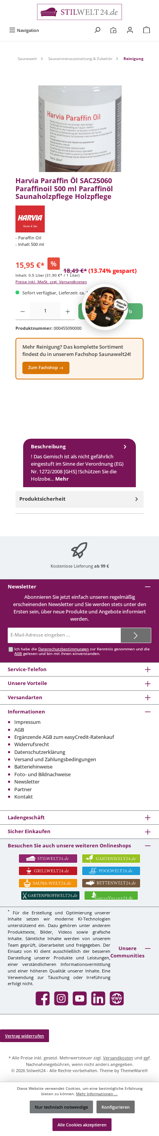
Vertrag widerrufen (24, 1036)
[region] (79, 128)
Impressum (27, 721)
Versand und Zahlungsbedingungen (55, 759)
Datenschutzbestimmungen (63, 649)
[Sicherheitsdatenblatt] (79, 128)
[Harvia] (79, 218)
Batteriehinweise (33, 766)
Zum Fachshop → (45, 367)
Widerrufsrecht (31, 744)
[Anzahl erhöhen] (68, 311)
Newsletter (26, 781)
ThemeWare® (134, 1070)
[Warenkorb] (146, 30)
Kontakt (23, 796)
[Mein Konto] (130, 30)
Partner (23, 789)
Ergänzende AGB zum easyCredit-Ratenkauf (64, 736)
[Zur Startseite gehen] (79, 12)
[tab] (79, 463)
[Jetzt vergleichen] (113, 30)
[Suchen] (97, 30)
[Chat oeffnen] (105, 307)
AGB (18, 653)
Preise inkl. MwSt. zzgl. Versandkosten (51, 281)
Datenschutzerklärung (39, 751)
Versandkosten (118, 1058)
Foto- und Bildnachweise (42, 774)
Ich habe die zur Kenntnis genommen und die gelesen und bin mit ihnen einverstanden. (82, 651)
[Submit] (135, 635)
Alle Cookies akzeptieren (82, 1125)
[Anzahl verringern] (22, 311)
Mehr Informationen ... (97, 1093)
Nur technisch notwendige (61, 1107)
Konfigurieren (115, 1107)
